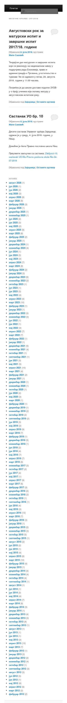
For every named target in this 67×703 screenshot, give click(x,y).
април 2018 (15, 458)
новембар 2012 (17, 661)
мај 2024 (13, 258)
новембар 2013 (17, 618)
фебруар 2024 (16, 269)
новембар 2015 (17, 530)
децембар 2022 (17, 313)
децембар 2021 (17, 345)
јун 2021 (13, 360)
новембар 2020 (17, 385)
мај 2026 (13, 193)
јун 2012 (13, 679)
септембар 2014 (17, 581)
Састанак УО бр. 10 (26, 115)
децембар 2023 (17, 277)
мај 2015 (13, 552)
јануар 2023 (15, 309)
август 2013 (15, 628)
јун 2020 (13, 393)
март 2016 (14, 516)
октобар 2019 (16, 414)
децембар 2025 (17, 211)
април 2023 (15, 298)
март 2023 (14, 302)
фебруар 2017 (16, 487)
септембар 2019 (17, 418)
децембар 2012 (17, 657)
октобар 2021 (16, 353)
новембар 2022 (17, 316)
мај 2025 (13, 226)
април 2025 (15, 229)
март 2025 (14, 233)
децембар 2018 (17, 440)
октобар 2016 (16, 498)
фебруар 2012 (16, 694)
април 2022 (15, 331)
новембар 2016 (17, 494)
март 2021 (14, 371)
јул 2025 (13, 218)
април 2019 (15, 429)
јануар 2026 (15, 207)
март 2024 (14, 266)
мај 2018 (13, 454)
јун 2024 (13, 255)
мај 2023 (13, 295)
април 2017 (15, 480)
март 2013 (14, 647)
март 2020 (14, 400)
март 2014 (14, 603)
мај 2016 (13, 509)
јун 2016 (13, 505)
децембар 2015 (17, 527)
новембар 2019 (17, 411)
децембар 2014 (17, 570)
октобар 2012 (16, 665)
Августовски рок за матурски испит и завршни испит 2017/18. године (26, 38)
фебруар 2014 (16, 607)
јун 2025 (13, 222)
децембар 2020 (17, 382)
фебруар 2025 (16, 237)
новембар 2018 (17, 443)
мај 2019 (13, 425)
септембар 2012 (17, 668)
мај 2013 (13, 639)
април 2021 (15, 367)
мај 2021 (13, 364)
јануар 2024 (15, 273)
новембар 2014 (17, 574)
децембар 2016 (17, 490)
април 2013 (15, 643)
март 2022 (14, 335)
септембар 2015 (17, 538)
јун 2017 (13, 472)
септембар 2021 (17, 356)
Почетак (14, 8)
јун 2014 (13, 592)
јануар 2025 (15, 240)
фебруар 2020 (16, 403)
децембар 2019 (17, 407)
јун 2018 (13, 451)
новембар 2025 (17, 215)
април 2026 (15, 197)
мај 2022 (13, 327)
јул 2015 (13, 545)
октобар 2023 (16, 284)
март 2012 (14, 690)
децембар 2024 (17, 244)
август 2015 (15, 541)
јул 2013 (13, 632)
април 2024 (15, 262)
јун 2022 (13, 324)
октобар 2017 (16, 469)
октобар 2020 (16, 389)
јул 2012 (13, 676)
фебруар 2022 (16, 338)
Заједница (30, 101)
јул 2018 (13, 447)
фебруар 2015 (16, 563)
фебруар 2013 (16, 650)
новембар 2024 (17, 248)
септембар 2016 (17, 501)
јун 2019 (13, 422)
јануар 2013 (15, 654)
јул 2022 (13, 320)
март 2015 (14, 560)
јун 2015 (13, 549)
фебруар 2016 (16, 519)
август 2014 (15, 585)
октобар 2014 (16, 578)
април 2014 (15, 599)
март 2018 (14, 461)
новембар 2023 (17, 280)
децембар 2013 (17, 614)
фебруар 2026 (16, 204)
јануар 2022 (15, 342)
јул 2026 (13, 186)
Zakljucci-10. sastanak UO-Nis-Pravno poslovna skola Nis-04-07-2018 (33, 157)
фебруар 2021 (16, 374)
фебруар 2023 (16, 306)
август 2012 (15, 672)
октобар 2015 (16, 534)
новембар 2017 (17, 465)
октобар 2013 (16, 621)
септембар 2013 (17, 625)
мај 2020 (13, 396)
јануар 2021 (15, 378)
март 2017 (14, 483)
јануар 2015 (15, 567)
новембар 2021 (17, 349)
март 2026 (14, 200)
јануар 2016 (15, 523)
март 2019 (14, 432)
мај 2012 (13, 683)
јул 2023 (13, 287)
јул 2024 (13, 251)
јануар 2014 (15, 610)
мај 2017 (13, 476)
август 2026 (15, 182)
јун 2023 (13, 291)
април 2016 (15, 512)
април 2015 (15, 556)
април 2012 (15, 686)
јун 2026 (13, 189)
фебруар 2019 (16, 436)
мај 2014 (13, 596)
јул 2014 (13, 589)
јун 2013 (13, 636)
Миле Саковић (16, 55)
